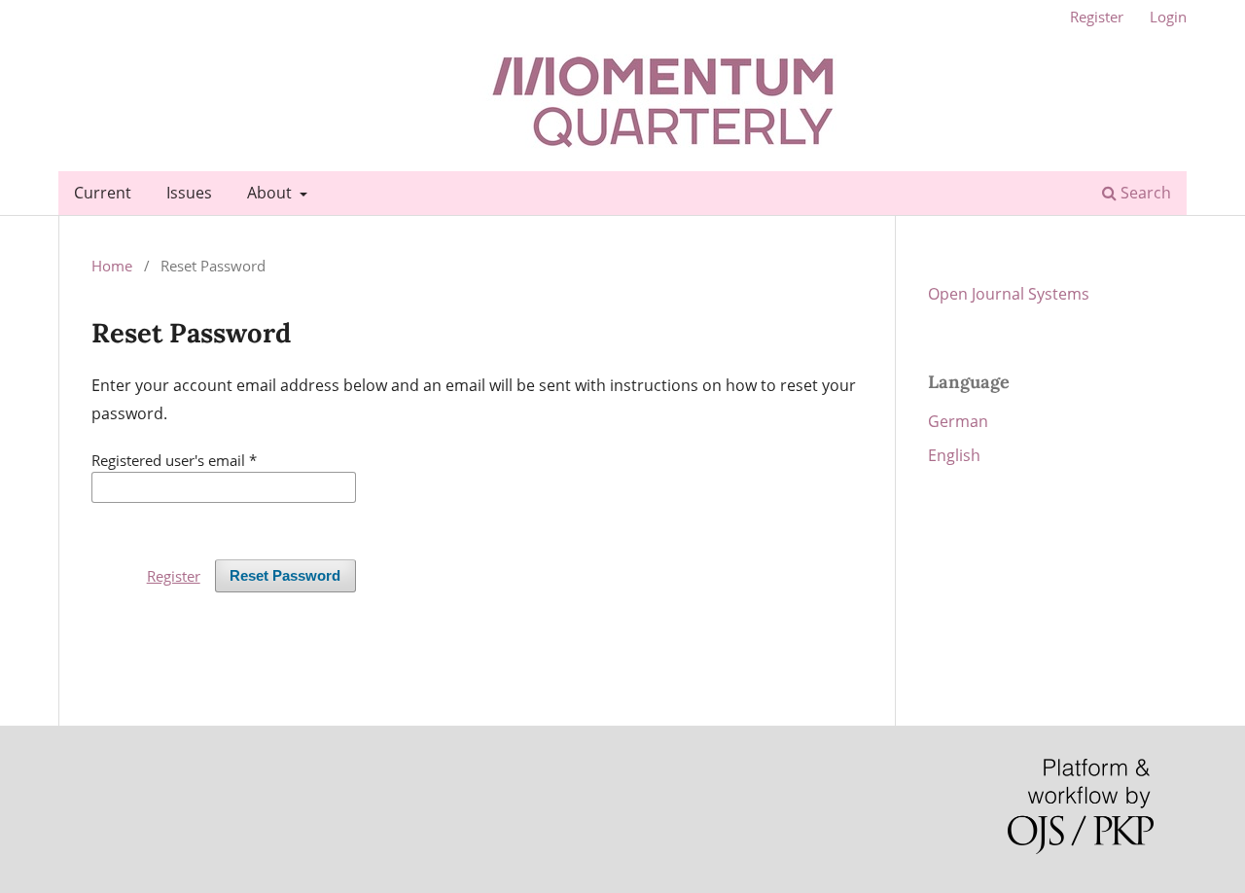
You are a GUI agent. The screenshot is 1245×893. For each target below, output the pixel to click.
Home (111, 265)
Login (1168, 16)
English (954, 455)
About (271, 192)
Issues (189, 192)
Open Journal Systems (1008, 293)
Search (1144, 192)
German (958, 421)
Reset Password (285, 576)
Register (1096, 16)
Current (102, 192)
